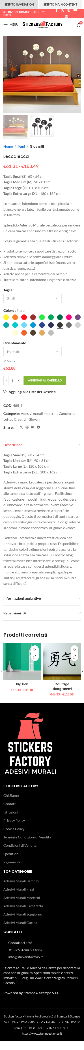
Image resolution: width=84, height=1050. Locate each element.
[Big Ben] (22, 662)
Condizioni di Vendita (20, 845)
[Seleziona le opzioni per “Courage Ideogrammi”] (74, 657)
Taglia (7, 290)
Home (8, 146)
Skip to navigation (19, 4)
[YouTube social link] (75, 10)
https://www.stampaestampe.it (42, 1033)
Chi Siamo (11, 795)
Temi (21, 146)
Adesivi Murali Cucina (20, 922)
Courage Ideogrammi (62, 686)
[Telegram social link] (38, 427)
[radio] (6, 317)
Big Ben (22, 684)
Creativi (20, 419)
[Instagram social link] (69, 10)
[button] (7, 74)
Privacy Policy (14, 820)
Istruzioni (10, 812)
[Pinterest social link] (66, 17)
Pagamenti (11, 862)
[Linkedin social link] (32, 427)
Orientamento (14, 343)
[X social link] (62, 10)
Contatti (10, 803)
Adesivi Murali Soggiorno (22, 914)
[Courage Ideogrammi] (62, 662)
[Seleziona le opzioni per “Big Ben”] (35, 657)
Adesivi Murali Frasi (18, 889)
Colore (8, 310)
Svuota (11, 361)
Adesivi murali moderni (38, 413)
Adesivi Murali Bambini (21, 881)
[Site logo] (43, 24)
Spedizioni (11, 854)
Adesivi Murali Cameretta (23, 906)
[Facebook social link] (56, 10)
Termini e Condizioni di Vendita (27, 837)
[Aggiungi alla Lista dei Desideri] (35, 649)
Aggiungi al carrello (45, 380)
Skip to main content (60, 4)
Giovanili (37, 146)
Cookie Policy (13, 829)
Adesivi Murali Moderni (21, 897)
